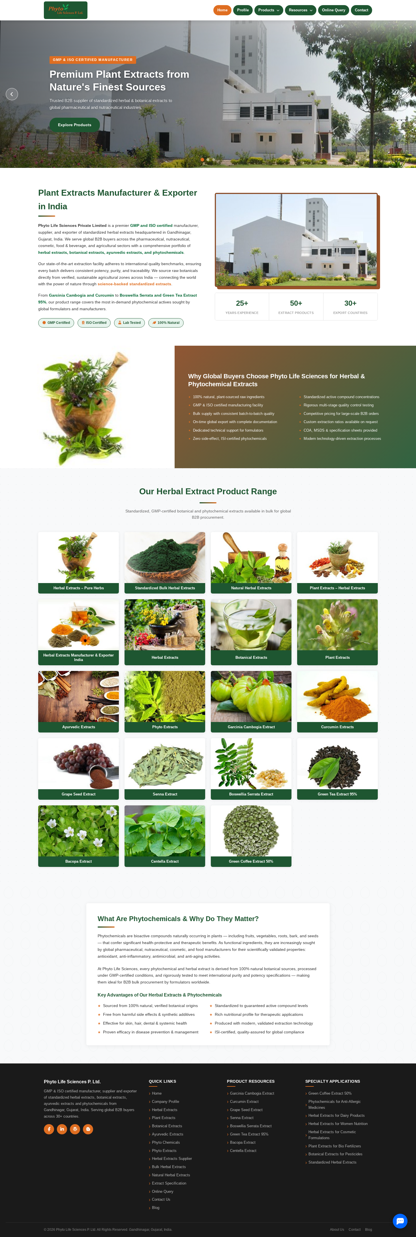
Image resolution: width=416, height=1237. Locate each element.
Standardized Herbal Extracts (332, 1162)
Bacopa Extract (78, 861)
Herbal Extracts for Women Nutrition (338, 1124)
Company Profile (165, 1101)
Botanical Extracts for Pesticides (335, 1154)
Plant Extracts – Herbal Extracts (337, 588)
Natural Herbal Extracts (251, 588)
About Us (337, 1230)
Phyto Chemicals (166, 1142)
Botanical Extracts (251, 657)
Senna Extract (165, 794)
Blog (155, 1208)
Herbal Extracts (165, 657)
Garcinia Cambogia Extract (251, 727)
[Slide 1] (202, 159)
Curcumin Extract (244, 1101)
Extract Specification (169, 1183)
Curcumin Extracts (337, 727)
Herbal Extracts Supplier (172, 1158)
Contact (361, 10)
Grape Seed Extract (78, 794)
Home (222, 10)
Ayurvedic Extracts (78, 727)
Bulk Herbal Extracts (169, 1167)
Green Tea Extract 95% (337, 794)
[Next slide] (404, 94)
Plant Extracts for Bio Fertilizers (334, 1146)
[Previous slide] (12, 94)
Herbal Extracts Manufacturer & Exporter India (78, 657)
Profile (243, 10)
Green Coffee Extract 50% (251, 861)
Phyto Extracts (165, 727)
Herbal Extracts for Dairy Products (336, 1115)
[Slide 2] (208, 160)
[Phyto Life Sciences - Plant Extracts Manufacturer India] (65, 10)
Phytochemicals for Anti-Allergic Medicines (334, 1104)
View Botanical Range (79, 125)
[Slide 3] (213, 159)
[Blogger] (88, 1129)
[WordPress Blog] (75, 1129)
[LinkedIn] (62, 1129)
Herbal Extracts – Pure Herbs (78, 588)
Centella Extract (165, 861)
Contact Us (161, 1199)
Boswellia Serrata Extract (251, 794)
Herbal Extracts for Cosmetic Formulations (332, 1135)
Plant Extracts (337, 657)
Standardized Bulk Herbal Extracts (165, 588)
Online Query (333, 10)
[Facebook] (49, 1129)
